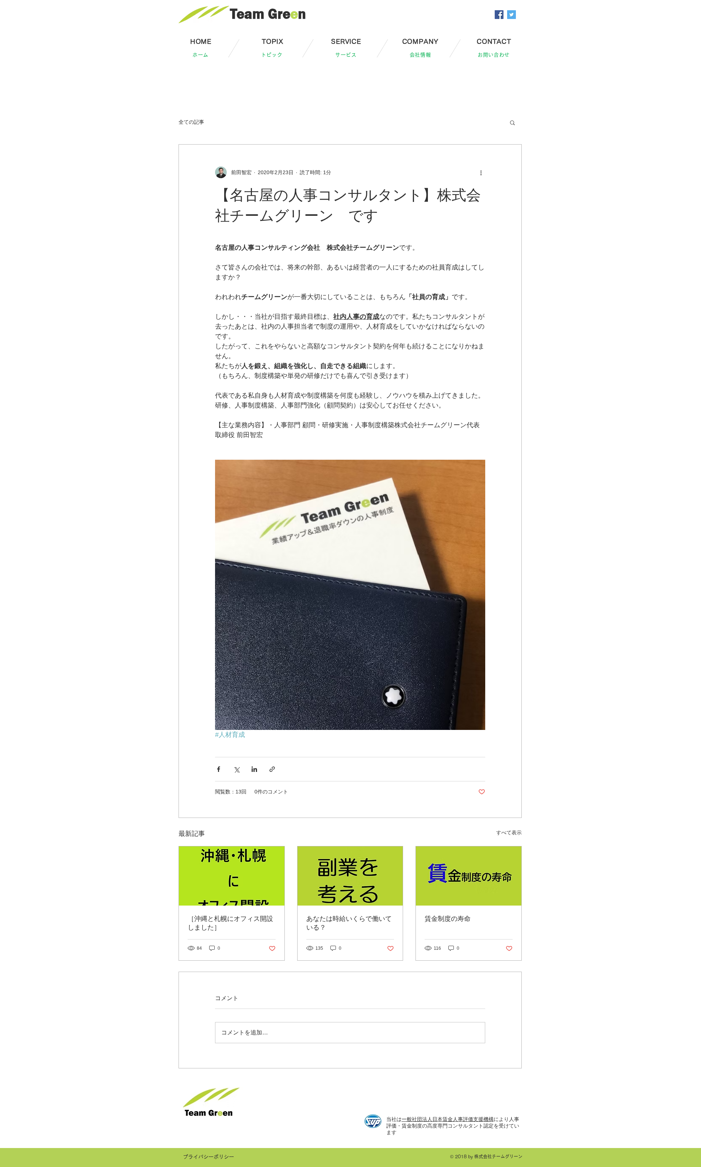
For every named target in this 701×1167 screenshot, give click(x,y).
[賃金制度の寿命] (468, 876)
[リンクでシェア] (272, 769)
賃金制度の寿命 (448, 918)
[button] (512, 122)
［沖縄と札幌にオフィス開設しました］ (230, 923)
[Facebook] (499, 14)
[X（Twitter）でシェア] (236, 769)
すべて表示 (509, 832)
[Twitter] (511, 14)
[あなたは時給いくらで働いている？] (350, 876)
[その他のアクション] (480, 172)
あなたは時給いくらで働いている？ (349, 923)
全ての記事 (191, 122)
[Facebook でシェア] (218, 769)
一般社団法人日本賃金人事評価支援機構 (448, 1119)
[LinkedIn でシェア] (254, 769)
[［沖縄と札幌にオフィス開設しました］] (231, 876)
